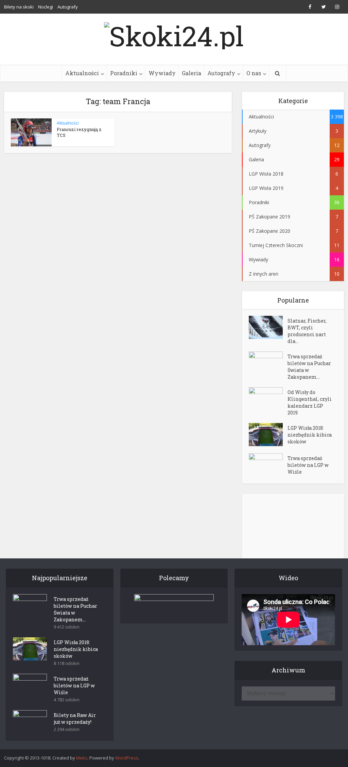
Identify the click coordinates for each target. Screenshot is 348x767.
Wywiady (162, 73)
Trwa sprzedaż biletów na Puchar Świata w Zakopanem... (309, 366)
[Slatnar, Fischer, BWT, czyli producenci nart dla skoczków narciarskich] (268, 327)
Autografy (67, 7)
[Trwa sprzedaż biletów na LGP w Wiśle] (268, 465)
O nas (253, 73)
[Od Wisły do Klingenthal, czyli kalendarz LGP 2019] (268, 399)
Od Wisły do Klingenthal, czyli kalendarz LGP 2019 (310, 402)
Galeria (191, 73)
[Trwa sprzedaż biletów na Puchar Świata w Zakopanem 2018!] (268, 363)
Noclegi (45, 7)
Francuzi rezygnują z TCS (79, 132)
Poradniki (123, 73)
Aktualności (82, 73)
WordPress (126, 758)
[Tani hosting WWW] (174, 604)
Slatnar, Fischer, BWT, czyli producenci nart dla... (307, 330)
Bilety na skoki (19, 7)
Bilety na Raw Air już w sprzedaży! (75, 718)
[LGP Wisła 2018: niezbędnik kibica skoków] (268, 434)
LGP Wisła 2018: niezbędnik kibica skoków (310, 435)
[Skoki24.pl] (174, 34)
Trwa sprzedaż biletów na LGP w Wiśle (308, 465)
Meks (81, 758)
